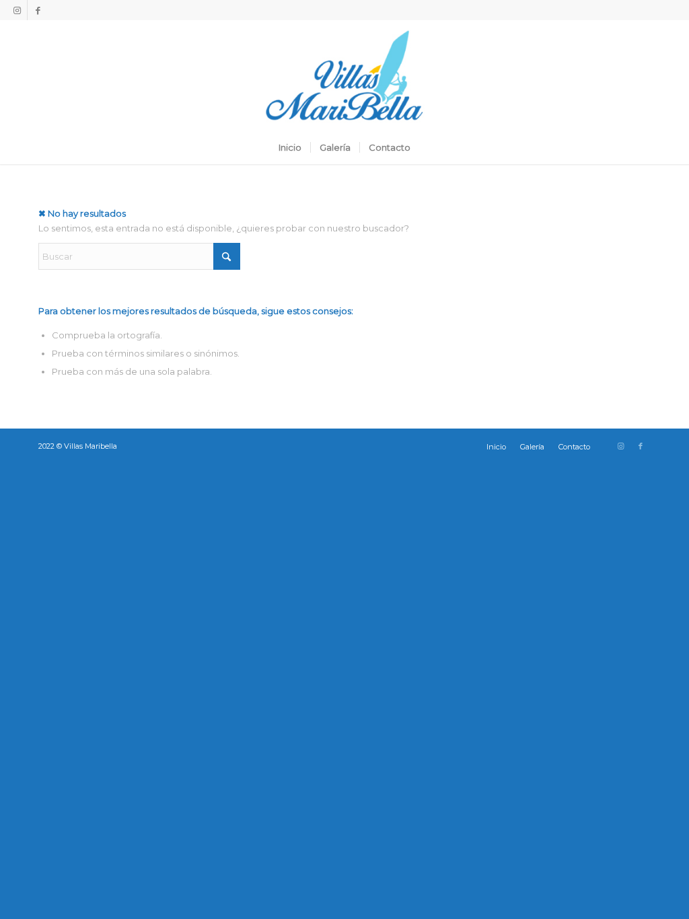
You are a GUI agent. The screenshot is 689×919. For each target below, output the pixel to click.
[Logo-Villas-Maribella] (344, 75)
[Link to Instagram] (17, 10)
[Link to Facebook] (38, 10)
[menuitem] (290, 147)
